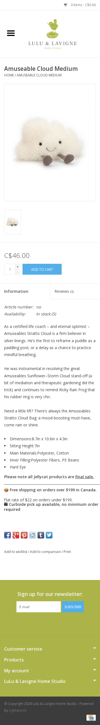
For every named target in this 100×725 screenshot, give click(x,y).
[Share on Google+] (15, 535)
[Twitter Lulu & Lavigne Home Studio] (50, 623)
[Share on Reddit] (32, 535)
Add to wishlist (16, 551)
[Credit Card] (90, 717)
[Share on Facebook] (7, 535)
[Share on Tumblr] (41, 535)
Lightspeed (17, 710)
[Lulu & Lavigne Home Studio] (61, 33)
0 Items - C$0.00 (83, 5)
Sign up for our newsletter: (50, 594)
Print (67, 551)
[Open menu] (11, 32)
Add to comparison (46, 551)
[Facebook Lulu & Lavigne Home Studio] (40, 623)
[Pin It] (24, 535)
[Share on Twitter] (49, 535)
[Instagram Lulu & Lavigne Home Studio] (60, 623)
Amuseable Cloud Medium (39, 75)
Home (9, 75)
